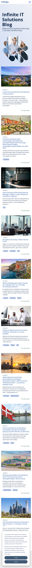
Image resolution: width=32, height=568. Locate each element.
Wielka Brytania (14, 396)
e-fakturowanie (7, 490)
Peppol (12, 345)
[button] (30, 2)
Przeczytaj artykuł (25, 110)
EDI (4, 207)
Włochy (19, 298)
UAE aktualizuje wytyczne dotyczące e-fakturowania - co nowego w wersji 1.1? (16, 524)
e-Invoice (5, 251)
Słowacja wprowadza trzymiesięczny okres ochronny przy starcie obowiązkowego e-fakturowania (15, 477)
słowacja (15, 490)
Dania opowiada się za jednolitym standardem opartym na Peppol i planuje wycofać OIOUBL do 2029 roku (16, 430)
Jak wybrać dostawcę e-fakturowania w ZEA (15, 240)
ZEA (18, 251)
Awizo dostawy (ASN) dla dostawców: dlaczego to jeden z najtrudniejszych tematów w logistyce (15, 194)
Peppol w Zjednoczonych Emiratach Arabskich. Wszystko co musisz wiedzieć (15, 332)
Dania (12, 443)
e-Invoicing (6, 159)
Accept (16, 557)
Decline (16, 561)
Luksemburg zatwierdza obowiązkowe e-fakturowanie (16, 93)
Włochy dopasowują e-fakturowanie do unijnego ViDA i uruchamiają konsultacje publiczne (15, 285)
